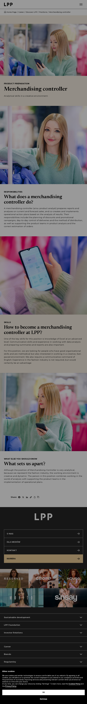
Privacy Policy (10, 686)
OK (43, 692)
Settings (43, 699)
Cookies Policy (74, 684)
